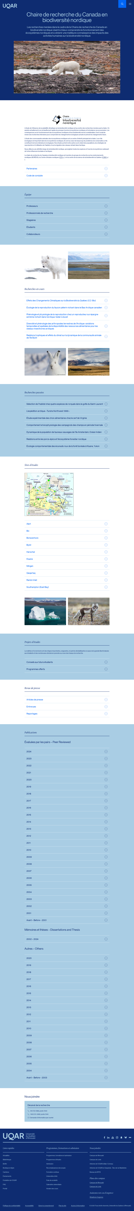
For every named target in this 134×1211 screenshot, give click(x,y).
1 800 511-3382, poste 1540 (39, 1114)
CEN (61, 157)
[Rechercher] (122, 4)
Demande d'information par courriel (41, 1118)
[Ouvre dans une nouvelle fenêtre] (104, 1137)
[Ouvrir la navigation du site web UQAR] (130, 4)
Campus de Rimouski (97, 1183)
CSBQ (104, 157)
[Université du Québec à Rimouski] (10, 6)
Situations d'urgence (96, 1197)
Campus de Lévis (95, 1186)
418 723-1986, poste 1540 (38, 1111)
